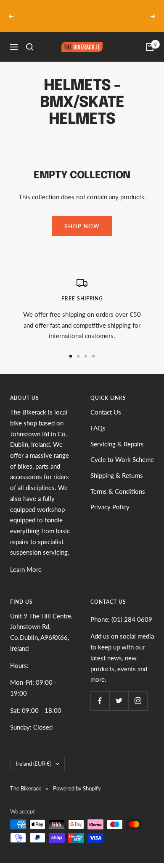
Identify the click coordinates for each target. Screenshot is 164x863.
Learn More (26, 559)
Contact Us (105, 402)
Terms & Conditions (117, 481)
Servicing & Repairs (117, 434)
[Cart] (149, 37)
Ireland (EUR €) (33, 753)
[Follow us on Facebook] (99, 690)
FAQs (98, 418)
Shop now (82, 216)
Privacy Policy (110, 497)
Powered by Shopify (77, 778)
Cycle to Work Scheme (122, 450)
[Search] (30, 37)
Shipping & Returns (116, 465)
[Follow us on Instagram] (137, 690)
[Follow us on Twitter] (118, 690)
